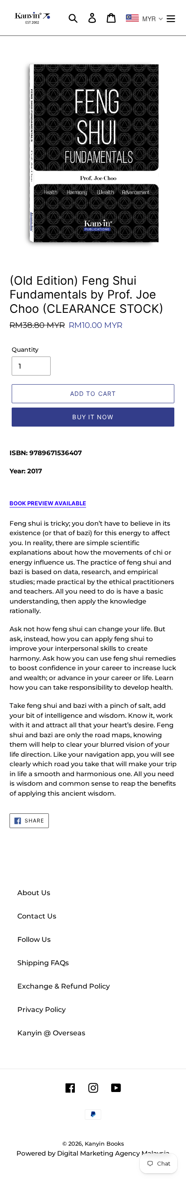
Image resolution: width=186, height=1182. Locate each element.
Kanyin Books (104, 1143)
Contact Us (36, 916)
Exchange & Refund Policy (63, 986)
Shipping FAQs (43, 963)
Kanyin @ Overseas (51, 1033)
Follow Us (34, 939)
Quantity (25, 349)
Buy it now (92, 417)
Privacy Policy (41, 1009)
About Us (33, 893)
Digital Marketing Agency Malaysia (113, 1153)
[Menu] (170, 17)
